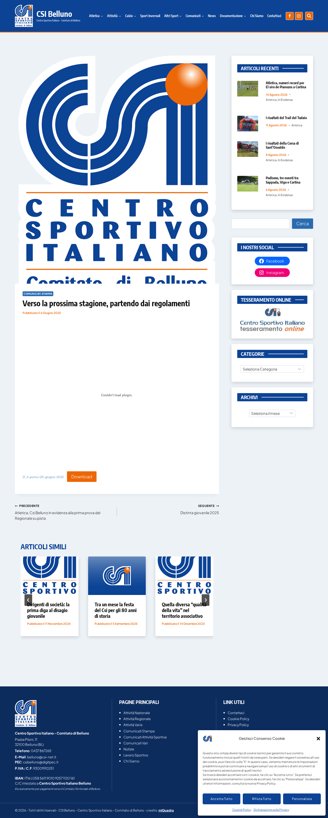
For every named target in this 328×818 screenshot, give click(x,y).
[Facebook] (290, 16)
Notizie (128, 749)
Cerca (302, 223)
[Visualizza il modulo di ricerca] (309, 16)
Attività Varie (133, 724)
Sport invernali (150, 16)
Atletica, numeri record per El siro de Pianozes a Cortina (286, 85)
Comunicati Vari (135, 743)
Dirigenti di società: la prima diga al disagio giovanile (48, 610)
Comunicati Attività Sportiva (145, 737)
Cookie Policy (241, 810)
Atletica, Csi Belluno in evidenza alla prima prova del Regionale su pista (57, 512)
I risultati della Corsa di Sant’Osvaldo (282, 145)
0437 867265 (41, 750)
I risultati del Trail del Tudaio (286, 117)
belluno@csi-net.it (41, 757)
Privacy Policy (238, 724)
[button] (318, 738)
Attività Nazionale (136, 712)
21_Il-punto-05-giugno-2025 (43, 477)
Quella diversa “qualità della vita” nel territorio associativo (184, 610)
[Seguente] (205, 600)
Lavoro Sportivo (135, 755)
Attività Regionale (137, 718)
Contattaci (274, 16)
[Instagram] (299, 16)
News (212, 16)
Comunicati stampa (38, 293)
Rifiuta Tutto (261, 799)
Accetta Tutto (221, 799)
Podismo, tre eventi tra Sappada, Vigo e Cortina (283, 180)
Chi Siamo (256, 16)
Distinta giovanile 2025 (199, 509)
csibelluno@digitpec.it (40, 762)
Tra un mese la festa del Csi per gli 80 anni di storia (116, 610)
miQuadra (166, 810)
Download (81, 476)
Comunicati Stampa (139, 731)
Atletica (271, 100)
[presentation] (50, 575)
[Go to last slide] (28, 600)
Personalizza (302, 799)
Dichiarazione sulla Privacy (271, 810)
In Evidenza (285, 100)
